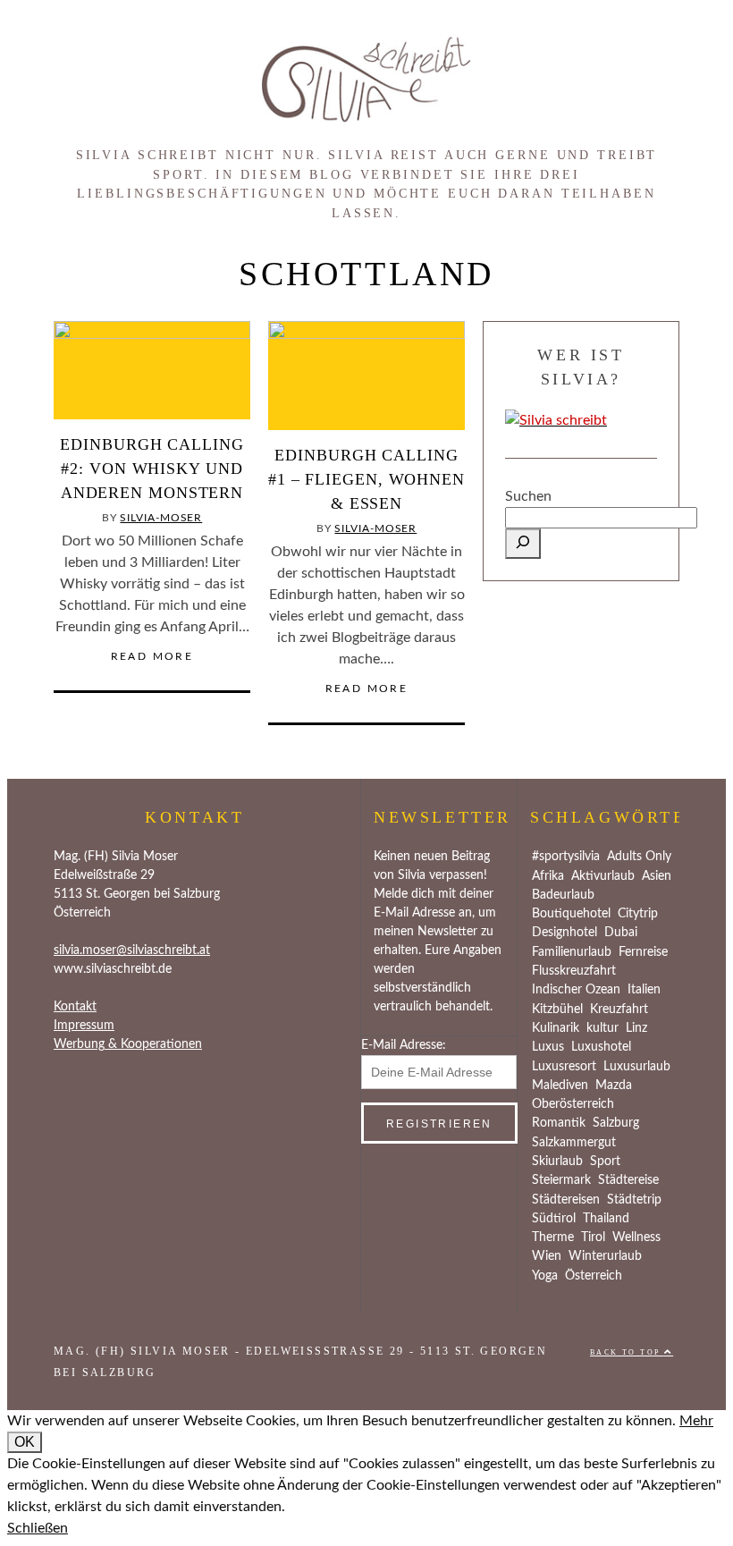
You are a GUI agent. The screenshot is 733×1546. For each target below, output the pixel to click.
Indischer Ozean (576, 990)
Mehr (696, 1421)
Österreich (593, 1276)
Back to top (627, 1352)
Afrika (548, 876)
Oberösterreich (573, 1104)
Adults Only (639, 856)
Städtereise (628, 1180)
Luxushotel (601, 1047)
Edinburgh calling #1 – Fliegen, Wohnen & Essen (366, 479)
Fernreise (643, 952)
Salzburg (616, 1123)
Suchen (528, 496)
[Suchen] (523, 543)
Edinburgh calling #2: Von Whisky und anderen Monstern (151, 468)
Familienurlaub (571, 952)
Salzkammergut (574, 1142)
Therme (553, 1237)
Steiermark (561, 1180)
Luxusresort (564, 1066)
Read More (152, 656)
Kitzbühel (557, 1009)
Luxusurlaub (636, 1066)
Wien (546, 1256)
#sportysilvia (566, 856)
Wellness (636, 1237)
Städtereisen (566, 1200)
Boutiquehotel (571, 914)
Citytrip (638, 914)
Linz (636, 1028)
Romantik (559, 1123)
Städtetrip (634, 1200)
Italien (644, 990)
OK (24, 1441)
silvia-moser (161, 517)
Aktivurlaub (603, 876)
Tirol (593, 1237)
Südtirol (554, 1218)
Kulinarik (555, 1028)
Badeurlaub (563, 895)
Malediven (560, 1085)
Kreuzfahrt (619, 1009)
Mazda (613, 1085)
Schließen (37, 1528)
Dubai (620, 932)
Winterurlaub (605, 1256)
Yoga (545, 1276)
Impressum (84, 1025)
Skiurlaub (557, 1161)
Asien (656, 876)
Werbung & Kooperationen (128, 1044)
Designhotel (564, 932)
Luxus (548, 1047)
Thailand (606, 1218)
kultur (602, 1028)
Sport (605, 1161)
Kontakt (75, 1007)
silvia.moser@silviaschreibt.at (132, 950)
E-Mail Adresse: (403, 1045)
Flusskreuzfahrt (574, 971)
